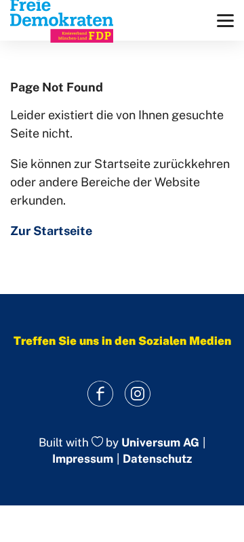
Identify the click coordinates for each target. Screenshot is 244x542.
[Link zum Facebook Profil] (100, 394)
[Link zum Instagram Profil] (137, 394)
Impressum (82, 459)
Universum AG (160, 442)
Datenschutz (157, 459)
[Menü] (225, 20)
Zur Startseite (51, 231)
